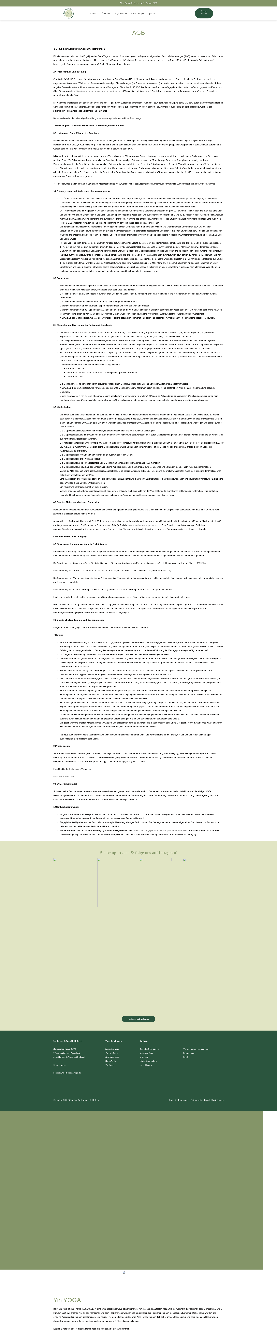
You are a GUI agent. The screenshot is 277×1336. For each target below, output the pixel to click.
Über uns (106, 13)
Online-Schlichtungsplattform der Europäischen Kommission (159, 830)
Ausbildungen (137, 13)
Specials (152, 13)
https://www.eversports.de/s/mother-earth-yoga (98, 91)
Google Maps (59, 1065)
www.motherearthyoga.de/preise (144, 525)
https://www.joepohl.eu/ (64, 776)
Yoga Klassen (121, 13)
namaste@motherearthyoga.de (67, 1073)
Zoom (143, 164)
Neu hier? (93, 13)
